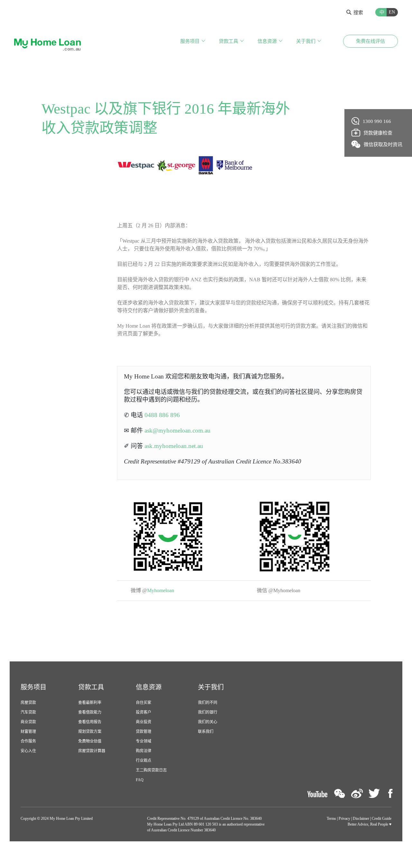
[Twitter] (374, 793)
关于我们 (305, 41)
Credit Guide (381, 818)
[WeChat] (339, 793)
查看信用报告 (89, 722)
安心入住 (28, 751)
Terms (331, 818)
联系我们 (205, 731)
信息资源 (267, 41)
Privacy (344, 818)
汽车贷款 (28, 712)
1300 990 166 (377, 121)
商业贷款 (28, 722)
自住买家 (143, 702)
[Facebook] (390, 793)
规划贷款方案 (89, 731)
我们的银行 (207, 712)
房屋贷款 (28, 702)
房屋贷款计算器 (91, 751)
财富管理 (28, 731)
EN (392, 12)
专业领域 (143, 741)
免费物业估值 (89, 741)
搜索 (358, 12)
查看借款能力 (89, 712)
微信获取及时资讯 (383, 144)
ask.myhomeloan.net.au (174, 446)
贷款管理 (143, 731)
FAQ (140, 780)
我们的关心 (207, 722)
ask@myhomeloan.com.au (178, 430)
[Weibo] (357, 793)
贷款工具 (228, 41)
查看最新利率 (89, 702)
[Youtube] (317, 793)
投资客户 (143, 712)
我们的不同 (207, 702)
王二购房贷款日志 (151, 770)
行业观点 (143, 760)
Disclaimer (361, 818)
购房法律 (143, 751)
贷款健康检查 (377, 133)
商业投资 (143, 722)
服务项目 (190, 41)
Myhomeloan (162, 590)
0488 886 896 (162, 415)
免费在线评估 (370, 41)
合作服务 (28, 741)
